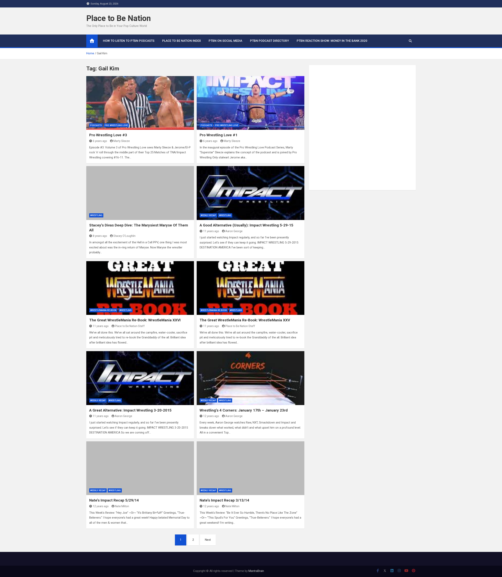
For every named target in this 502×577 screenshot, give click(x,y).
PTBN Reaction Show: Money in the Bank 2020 (332, 41)
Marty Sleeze (121, 141)
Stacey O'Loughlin (124, 235)
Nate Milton (122, 506)
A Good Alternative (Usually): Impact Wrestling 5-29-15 (246, 225)
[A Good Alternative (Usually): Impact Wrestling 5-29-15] (250, 193)
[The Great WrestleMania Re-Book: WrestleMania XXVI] (140, 288)
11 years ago (211, 231)
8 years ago (100, 235)
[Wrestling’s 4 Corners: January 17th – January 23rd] (250, 378)
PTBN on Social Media (225, 41)
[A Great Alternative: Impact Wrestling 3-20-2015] (140, 378)
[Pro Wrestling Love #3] (140, 103)
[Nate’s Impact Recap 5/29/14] (140, 468)
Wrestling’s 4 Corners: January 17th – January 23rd (244, 410)
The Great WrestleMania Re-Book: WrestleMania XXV (245, 320)
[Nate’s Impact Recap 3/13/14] (250, 468)
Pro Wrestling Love (116, 125)
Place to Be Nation (118, 18)
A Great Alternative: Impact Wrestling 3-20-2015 (130, 410)
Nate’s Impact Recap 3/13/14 (224, 500)
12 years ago (211, 416)
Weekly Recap (208, 215)
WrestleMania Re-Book (103, 310)
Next (208, 540)
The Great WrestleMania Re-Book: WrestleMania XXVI (135, 320)
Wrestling (96, 215)
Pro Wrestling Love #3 (108, 135)
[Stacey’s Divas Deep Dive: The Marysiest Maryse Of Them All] (140, 193)
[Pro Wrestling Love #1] (250, 103)
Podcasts (96, 125)
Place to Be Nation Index (181, 41)
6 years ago (100, 141)
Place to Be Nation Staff (130, 326)
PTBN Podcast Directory (269, 41)
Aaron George (234, 231)
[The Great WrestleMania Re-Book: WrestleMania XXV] (250, 288)
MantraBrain (256, 571)
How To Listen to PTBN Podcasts (128, 41)
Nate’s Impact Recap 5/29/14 (114, 500)
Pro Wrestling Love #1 (218, 135)
